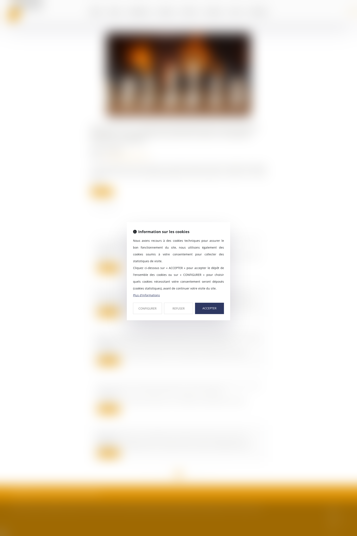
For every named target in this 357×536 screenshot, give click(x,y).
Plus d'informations (146, 295)
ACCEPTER (209, 308)
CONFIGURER (147, 308)
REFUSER (179, 308)
